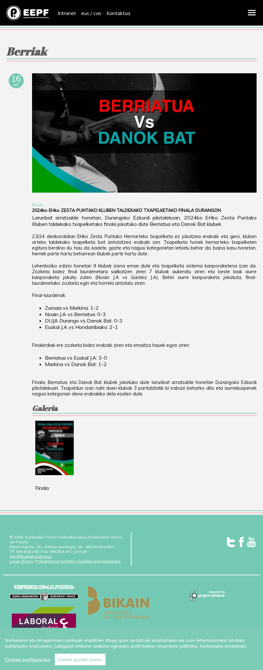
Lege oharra (21, 561)
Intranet (67, 13)
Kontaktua (118, 13)
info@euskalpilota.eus (31, 556)
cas (97, 13)
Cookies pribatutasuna (99, 561)
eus (85, 13)
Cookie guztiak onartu (80, 659)
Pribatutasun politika (55, 561)
